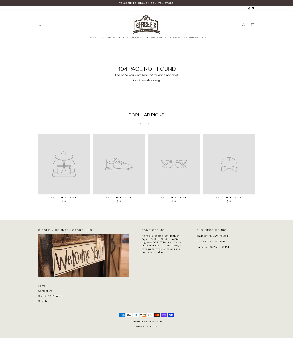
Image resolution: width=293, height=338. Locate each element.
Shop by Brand (193, 37)
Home (136, 37)
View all (146, 123)
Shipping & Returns (49, 296)
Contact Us (45, 290)
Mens (91, 37)
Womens (106, 37)
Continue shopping (146, 80)
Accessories (154, 37)
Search (42, 301)
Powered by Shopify (146, 326)
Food (173, 37)
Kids (122, 37)
